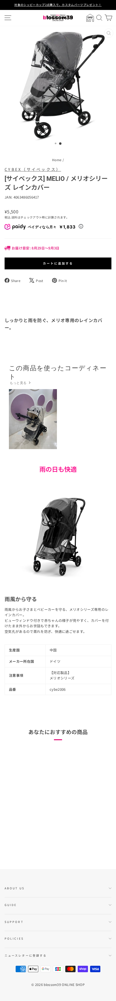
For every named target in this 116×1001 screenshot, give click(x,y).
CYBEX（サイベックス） (33, 169)
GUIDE (11, 905)
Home (57, 159)
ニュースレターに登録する (26, 955)
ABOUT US (15, 888)
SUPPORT (14, 922)
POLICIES (14, 938)
